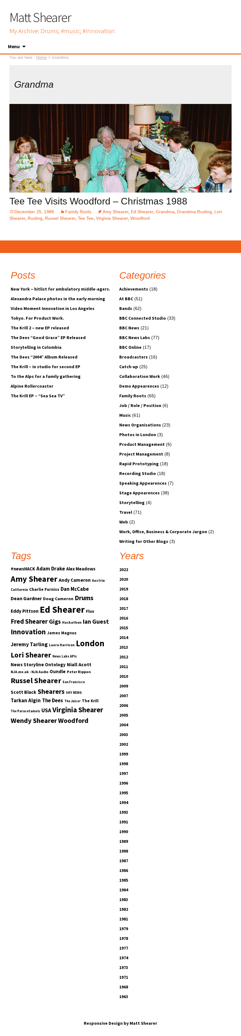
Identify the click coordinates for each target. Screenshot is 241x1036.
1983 (123, 899)
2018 (123, 598)
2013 (123, 647)
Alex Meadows (80, 569)
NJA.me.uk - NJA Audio (29, 672)
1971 (123, 977)
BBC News (129, 328)
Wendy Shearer (34, 720)
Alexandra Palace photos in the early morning (58, 299)
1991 (123, 822)
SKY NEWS (74, 693)
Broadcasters (133, 357)
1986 (123, 870)
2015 (123, 628)
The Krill (90, 701)
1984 (123, 890)
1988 (123, 851)
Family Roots (78, 211)
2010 (123, 676)
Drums (84, 598)
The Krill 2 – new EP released (40, 328)
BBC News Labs (134, 337)
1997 (123, 773)
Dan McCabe (75, 589)
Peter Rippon (79, 671)
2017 (123, 608)
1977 (123, 948)
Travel (125, 512)
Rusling (35, 218)
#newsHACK (23, 569)
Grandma (165, 211)
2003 (123, 734)
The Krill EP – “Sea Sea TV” (38, 396)
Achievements (133, 289)
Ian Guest (96, 621)
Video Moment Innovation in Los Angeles (52, 308)
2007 (123, 695)
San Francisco (73, 682)
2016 (123, 618)
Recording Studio (137, 473)
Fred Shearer (29, 621)
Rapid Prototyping (139, 463)
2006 (123, 705)
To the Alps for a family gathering (46, 376)
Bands (125, 308)
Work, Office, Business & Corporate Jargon (163, 531)
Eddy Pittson (25, 611)
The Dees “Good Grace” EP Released (48, 337)
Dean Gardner (26, 598)
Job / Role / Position (140, 405)
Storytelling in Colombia (36, 347)
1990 (123, 831)
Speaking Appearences (143, 483)
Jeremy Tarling (29, 644)
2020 (123, 579)
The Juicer (72, 701)
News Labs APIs (64, 656)
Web (123, 522)
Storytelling (132, 502)
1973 (123, 967)
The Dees (52, 700)
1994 (123, 802)
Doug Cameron (58, 598)
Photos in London (137, 434)
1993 (123, 812)
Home (41, 57)
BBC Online (130, 347)
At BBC (126, 299)
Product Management (142, 444)
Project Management (141, 454)
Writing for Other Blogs (143, 541)
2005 (123, 715)
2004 (123, 725)
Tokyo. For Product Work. (37, 318)
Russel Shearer (60, 218)
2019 (123, 589)
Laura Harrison (62, 645)
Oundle (58, 671)
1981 (123, 919)
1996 (123, 783)
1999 (123, 754)
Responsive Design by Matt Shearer (120, 1023)
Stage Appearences (139, 493)
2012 (123, 657)
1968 (123, 987)
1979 (123, 928)
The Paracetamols (25, 711)
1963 (123, 996)
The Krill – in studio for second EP (45, 366)
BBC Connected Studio (142, 318)
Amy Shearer (115, 211)
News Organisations (140, 425)
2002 (123, 744)
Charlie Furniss (44, 589)
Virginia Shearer (112, 218)
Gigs (55, 621)
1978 (123, 938)
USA (46, 710)
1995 (123, 793)
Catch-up (128, 366)
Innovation (28, 631)
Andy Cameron (75, 580)
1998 (123, 763)
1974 (123, 958)
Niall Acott (79, 664)
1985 (123, 880)
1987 (123, 860)
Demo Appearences (139, 386)
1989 (123, 841)
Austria (98, 580)
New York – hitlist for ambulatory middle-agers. (60, 289)
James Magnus (62, 633)
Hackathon (72, 622)
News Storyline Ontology (38, 664)
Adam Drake (50, 568)
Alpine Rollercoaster (32, 386)
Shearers (51, 691)
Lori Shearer (31, 654)
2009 (123, 686)
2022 (123, 569)
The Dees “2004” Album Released (44, 357)
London (90, 643)
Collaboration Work (139, 376)
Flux (90, 611)
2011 (123, 666)
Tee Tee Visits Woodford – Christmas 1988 (98, 201)
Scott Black (23, 692)
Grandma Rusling (194, 211)
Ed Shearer (142, 211)
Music (125, 415)
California (19, 589)
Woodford (140, 218)
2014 (123, 637)
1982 (123, 909)
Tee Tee (86, 218)
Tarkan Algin (26, 700)
